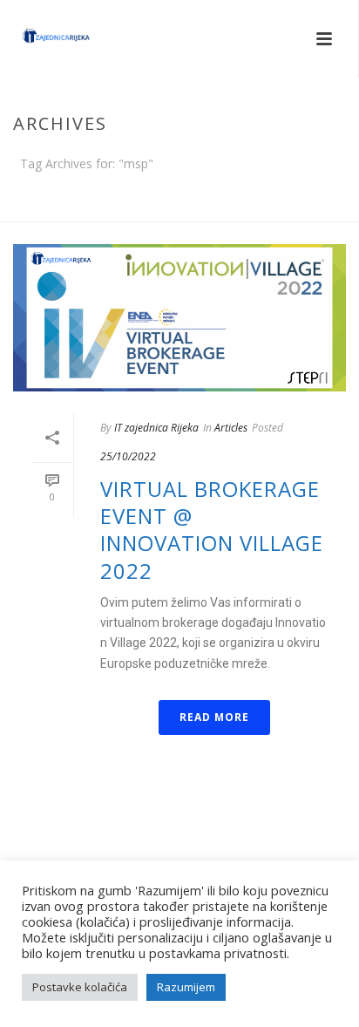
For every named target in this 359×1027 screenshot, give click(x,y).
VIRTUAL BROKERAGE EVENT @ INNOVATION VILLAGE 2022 (211, 529)
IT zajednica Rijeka (156, 427)
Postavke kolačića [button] (79, 987)
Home (176, 209)
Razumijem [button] (186, 987)
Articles (230, 427)
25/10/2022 (128, 456)
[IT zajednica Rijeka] (39, 39)
